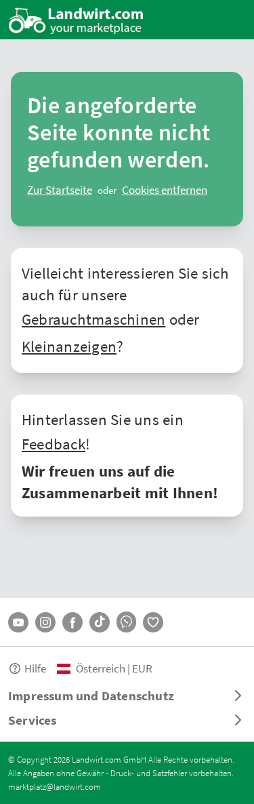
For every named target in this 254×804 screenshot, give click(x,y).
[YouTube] (18, 622)
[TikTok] (99, 622)
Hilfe (35, 668)
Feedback (53, 443)
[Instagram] (45, 622)
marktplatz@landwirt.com (54, 786)
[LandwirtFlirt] (153, 622)
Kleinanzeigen (69, 346)
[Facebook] (72, 622)
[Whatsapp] (126, 622)
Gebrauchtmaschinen (93, 318)
